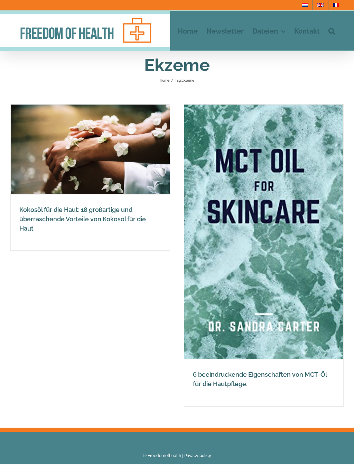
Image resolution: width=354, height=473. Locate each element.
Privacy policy (197, 455)
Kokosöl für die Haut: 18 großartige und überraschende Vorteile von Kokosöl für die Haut (82, 219)
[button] (331, 31)
